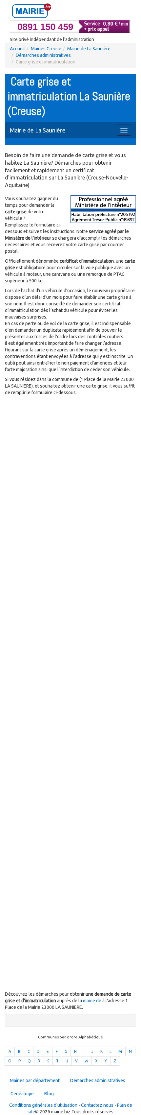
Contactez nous (97, 1105)
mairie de (92, 1000)
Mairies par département (35, 1080)
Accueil (17, 48)
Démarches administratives (43, 55)
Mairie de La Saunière (89, 48)
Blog (49, 1093)
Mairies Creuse (46, 48)
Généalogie (22, 1093)
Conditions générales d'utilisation (43, 1105)
